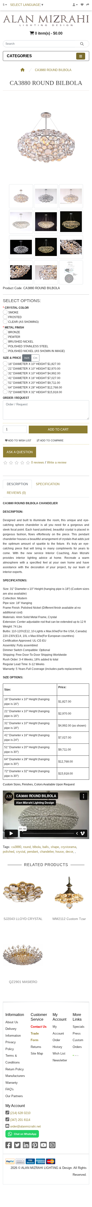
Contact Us (38, 1026)
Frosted (15, 317)
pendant (32, 851)
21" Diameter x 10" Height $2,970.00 (34, 368)
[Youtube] (43, 1146)
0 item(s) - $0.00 (48, 33)
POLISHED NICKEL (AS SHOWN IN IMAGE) (36, 351)
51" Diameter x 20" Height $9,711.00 (34, 382)
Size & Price (12, 358)
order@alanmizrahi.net (25, 1126)
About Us (11, 1022)
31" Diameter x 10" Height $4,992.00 (34, 373)
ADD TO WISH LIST (19, 440)
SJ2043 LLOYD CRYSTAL (23, 919)
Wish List (59, 1053)
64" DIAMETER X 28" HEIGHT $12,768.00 (35, 387)
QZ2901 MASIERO (23, 982)
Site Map (37, 1053)
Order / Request (16, 398)
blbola (37, 847)
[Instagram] (52, 1146)
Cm (35, 357)
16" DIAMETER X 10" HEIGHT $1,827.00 (34, 364)
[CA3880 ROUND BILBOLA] (46, 179)
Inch (26, 357)
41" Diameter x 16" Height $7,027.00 (34, 378)
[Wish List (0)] (82, 4)
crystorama (68, 847)
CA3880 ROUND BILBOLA (53, 70)
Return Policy (14, 1069)
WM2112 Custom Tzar (69, 919)
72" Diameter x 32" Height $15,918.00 (35, 392)
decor (69, 851)
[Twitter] (17, 1146)
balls (45, 847)
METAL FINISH (14, 327)
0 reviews (37, 462)
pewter (14, 337)
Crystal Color (17, 307)
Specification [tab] (47, 484)
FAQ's (9, 1089)
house (59, 851)
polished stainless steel (28, 346)
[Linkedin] (26, 1146)
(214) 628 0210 (20, 1113)
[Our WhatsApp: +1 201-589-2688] (22, 1133)
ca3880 (16, 847)
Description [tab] (17, 484)
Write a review (56, 462)
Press (77, 1033)
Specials (78, 1026)
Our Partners (14, 1096)
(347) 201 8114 (20, 1120)
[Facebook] (8, 1146)
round (27, 847)
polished (8, 851)
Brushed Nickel (20, 341)
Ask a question (20, 452)
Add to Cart (58, 429)
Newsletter (60, 1060)
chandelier (47, 851)
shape (55, 847)
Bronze (14, 332)
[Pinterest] (35, 1146)
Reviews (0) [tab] (16, 493)
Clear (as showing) (23, 322)
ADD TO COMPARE (51, 440)
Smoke (13, 312)
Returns (36, 1047)
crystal (20, 851)
